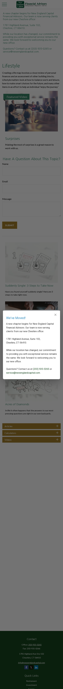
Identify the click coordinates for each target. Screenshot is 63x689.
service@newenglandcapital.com (23, 372)
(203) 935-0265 (41, 369)
